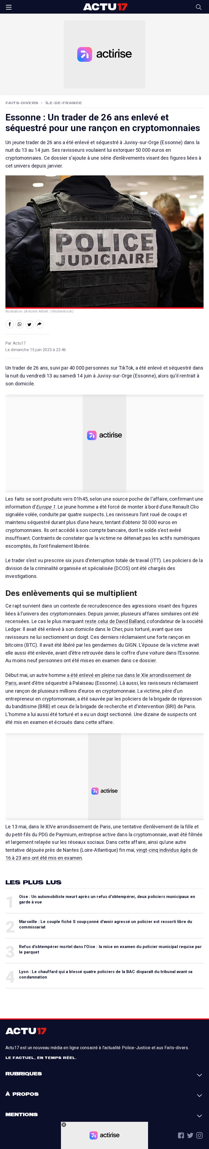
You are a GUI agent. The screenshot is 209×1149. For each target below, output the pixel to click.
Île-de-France (63, 103)
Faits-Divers (21, 103)
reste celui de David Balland (115, 621)
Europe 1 (45, 507)
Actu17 (105, 6)
